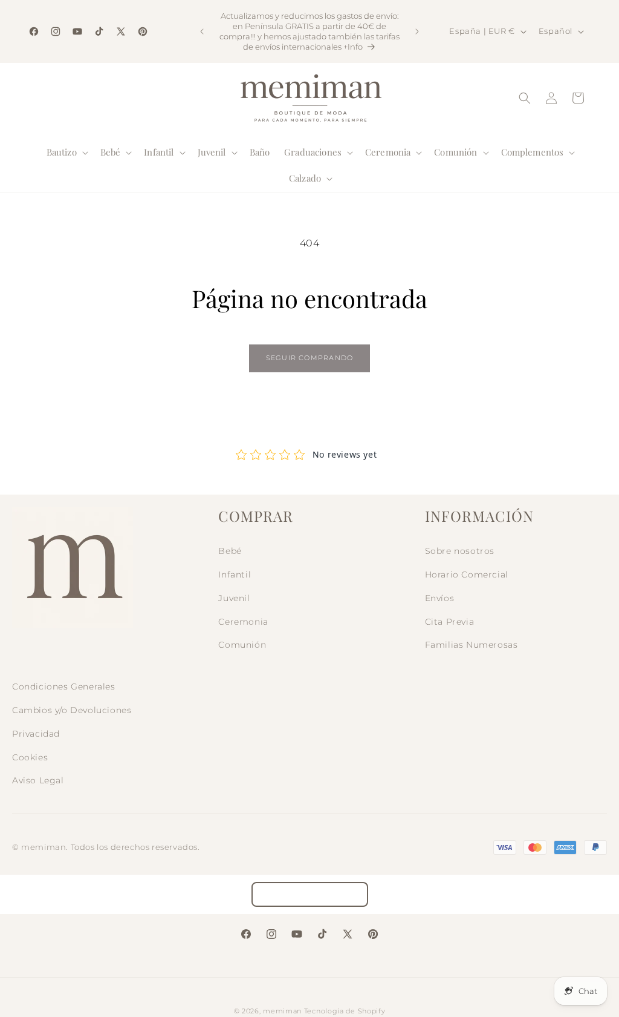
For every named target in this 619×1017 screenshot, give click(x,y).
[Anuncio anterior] (202, 31)
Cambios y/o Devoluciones (71, 710)
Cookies (30, 757)
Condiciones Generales (63, 686)
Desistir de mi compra (310, 894)
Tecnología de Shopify (345, 1011)
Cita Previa (450, 621)
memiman (282, 1011)
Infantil (234, 574)
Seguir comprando (309, 358)
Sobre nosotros (459, 550)
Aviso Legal (38, 780)
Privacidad (36, 733)
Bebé (229, 550)
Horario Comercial (466, 574)
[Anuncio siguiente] (417, 31)
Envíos (440, 598)
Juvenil (234, 598)
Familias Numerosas (471, 644)
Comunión (242, 644)
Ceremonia (243, 621)
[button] (66, 152)
